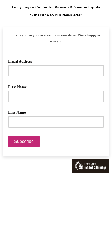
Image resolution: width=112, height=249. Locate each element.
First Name (19, 86)
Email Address (22, 61)
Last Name (19, 112)
